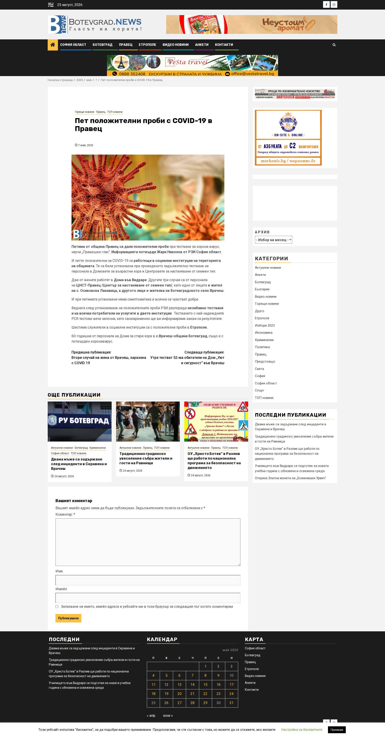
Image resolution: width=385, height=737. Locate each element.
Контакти (224, 45)
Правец (125, 45)
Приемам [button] (337, 729)
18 (154, 694)
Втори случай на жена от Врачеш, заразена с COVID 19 (109, 357)
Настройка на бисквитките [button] (301, 730)
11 (154, 684)
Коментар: (65, 514)
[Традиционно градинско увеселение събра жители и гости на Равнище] (148, 422)
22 (205, 694)
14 (192, 684)
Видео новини (176, 45)
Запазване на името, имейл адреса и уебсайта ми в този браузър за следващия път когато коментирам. (147, 606)
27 (180, 703)
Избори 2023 (265, 325)
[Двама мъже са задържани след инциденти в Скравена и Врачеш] (80, 422)
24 (231, 694)
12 (166, 684)
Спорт (259, 390)
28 (192, 703)
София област (73, 45)
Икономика (263, 333)
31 (231, 703)
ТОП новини (115, 111)
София (260, 376)
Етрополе (147, 45)
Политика (262, 347)
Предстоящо (265, 361)
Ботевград (103, 45)
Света (259, 369)
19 (166, 694)
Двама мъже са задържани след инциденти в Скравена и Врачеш (79, 464)
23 (219, 694)
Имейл (61, 589)
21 (192, 694)
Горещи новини (84, 111)
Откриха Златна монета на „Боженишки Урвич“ (290, 478)
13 (180, 684)
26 (166, 703)
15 (205, 684)
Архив (262, 232)
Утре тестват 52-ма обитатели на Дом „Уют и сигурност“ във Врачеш (187, 357)
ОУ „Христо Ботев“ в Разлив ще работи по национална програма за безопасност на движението (214, 461)
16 (219, 684)
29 (205, 703)
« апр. (151, 715)
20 (180, 694)
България (262, 289)
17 (231, 684)
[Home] (52, 45)
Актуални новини (62, 447)
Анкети (202, 45)
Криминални (98, 447)
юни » (168, 715)
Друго (259, 311)
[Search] (334, 45)
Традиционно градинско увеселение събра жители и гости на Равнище (145, 458)
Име (59, 571)
